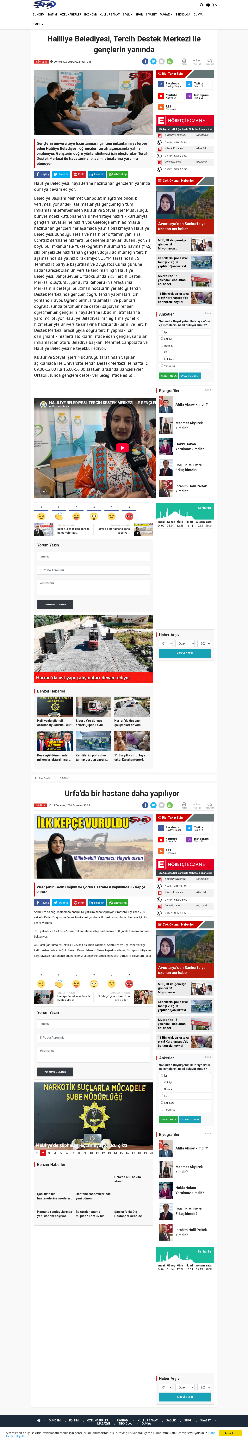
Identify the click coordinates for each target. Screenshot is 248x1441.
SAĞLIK (127, 14)
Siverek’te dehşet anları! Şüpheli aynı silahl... (89, 725)
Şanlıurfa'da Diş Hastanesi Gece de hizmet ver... (128, 1233)
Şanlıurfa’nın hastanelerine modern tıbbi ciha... (53, 1198)
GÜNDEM (38, 14)
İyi (165, 332)
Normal (168, 345)
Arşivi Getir (185, 653)
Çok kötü (169, 359)
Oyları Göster (189, 375)
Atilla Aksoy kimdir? (192, 404)
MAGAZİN (166, 14)
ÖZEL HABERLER (70, 14)
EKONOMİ (90, 14)
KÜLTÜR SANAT (110, 14)
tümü (208, 313)
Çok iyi (168, 339)
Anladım (230, 1433)
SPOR (139, 14)
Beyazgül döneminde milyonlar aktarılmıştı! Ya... (52, 760)
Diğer (36, 24)
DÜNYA (198, 14)
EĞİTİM (52, 14)
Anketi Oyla (169, 375)
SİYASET (151, 14)
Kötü (166, 352)
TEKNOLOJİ (183, 14)
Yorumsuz (169, 366)
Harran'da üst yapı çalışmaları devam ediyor (127, 725)
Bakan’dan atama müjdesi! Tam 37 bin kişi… (90, 1233)
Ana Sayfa (44, 778)
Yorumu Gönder (55, 604)
